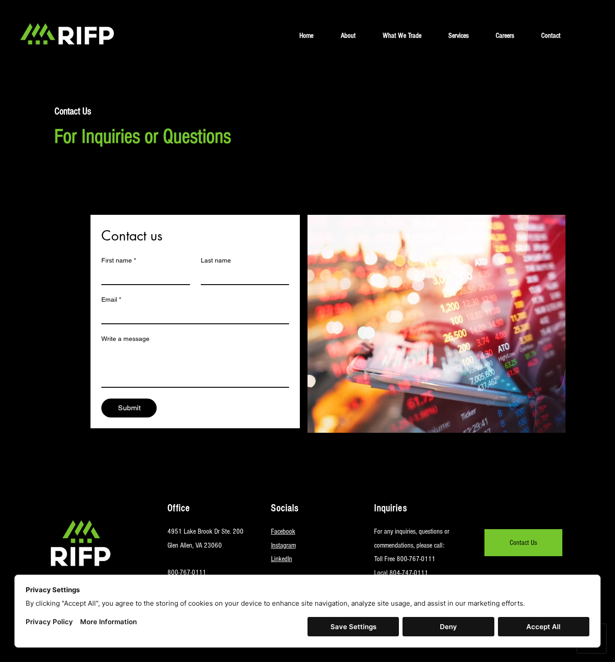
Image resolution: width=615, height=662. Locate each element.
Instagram (283, 545)
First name (118, 260)
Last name (216, 260)
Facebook (283, 531)
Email (111, 299)
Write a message (125, 338)
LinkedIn (281, 559)
